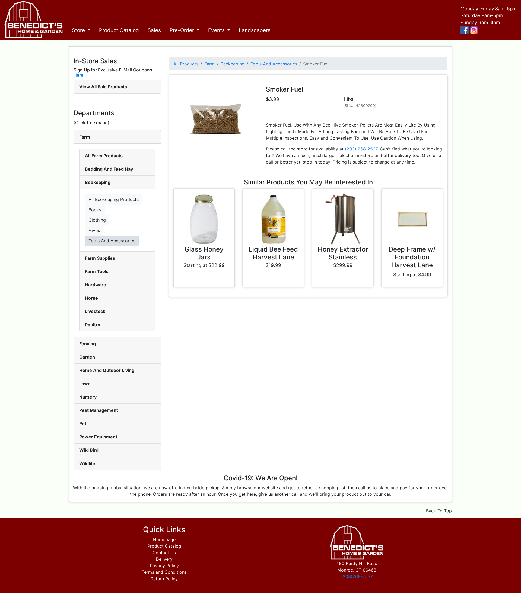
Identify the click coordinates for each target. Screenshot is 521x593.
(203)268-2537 (357, 576)
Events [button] (217, 30)
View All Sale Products (103, 86)
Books (94, 209)
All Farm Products (104, 155)
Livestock (95, 311)
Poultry (92, 324)
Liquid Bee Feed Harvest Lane (273, 253)
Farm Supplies (100, 258)
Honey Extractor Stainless (343, 253)
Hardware (95, 284)
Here (78, 75)
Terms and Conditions (164, 572)
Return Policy (164, 578)
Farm (84, 137)
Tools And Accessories (111, 240)
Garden (87, 357)
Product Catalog (119, 30)
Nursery (88, 397)
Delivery (164, 559)
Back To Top (439, 510)
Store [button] (79, 30)
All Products (185, 64)
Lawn (85, 383)
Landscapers (255, 30)
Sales (154, 30)
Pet (82, 423)
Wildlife (87, 463)
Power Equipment (98, 437)
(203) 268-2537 (361, 149)
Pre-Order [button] (182, 30)
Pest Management (98, 410)
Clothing (97, 220)
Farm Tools (97, 271)
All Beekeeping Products (113, 199)
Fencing (87, 343)
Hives (94, 230)
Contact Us (164, 552)
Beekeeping (97, 182)
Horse (91, 298)
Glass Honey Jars (204, 253)
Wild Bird (89, 450)
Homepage (164, 539)
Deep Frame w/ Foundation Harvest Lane (412, 257)
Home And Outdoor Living (106, 370)
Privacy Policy (164, 565)
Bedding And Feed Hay (109, 169)
